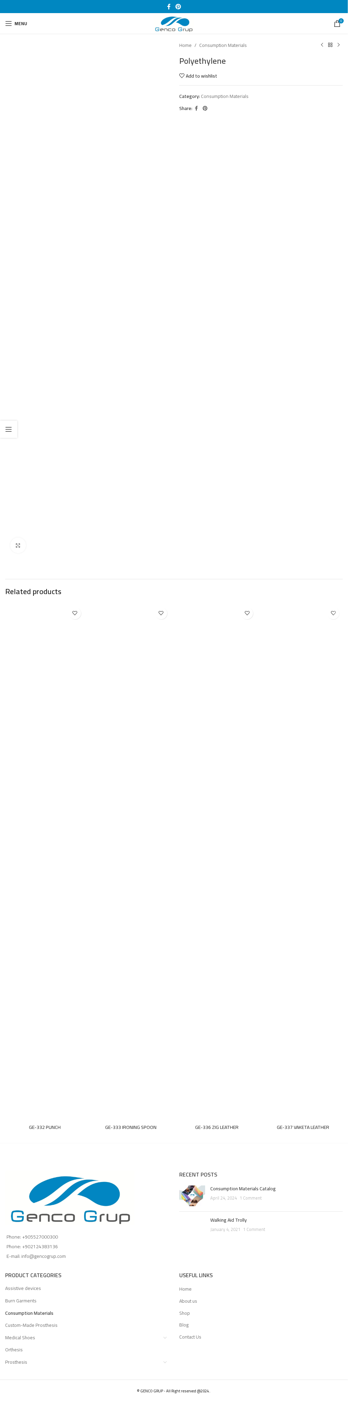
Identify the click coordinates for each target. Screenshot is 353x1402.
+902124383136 (40, 1246)
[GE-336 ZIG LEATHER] (217, 862)
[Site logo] (174, 23)
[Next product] (338, 45)
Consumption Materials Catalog (243, 1188)
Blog (184, 1325)
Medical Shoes (20, 1337)
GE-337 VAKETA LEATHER (303, 1127)
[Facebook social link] (169, 6)
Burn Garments (21, 1300)
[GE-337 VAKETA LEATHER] (303, 862)
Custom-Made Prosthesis (31, 1325)
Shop (184, 1313)
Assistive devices (23, 1288)
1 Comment (251, 1198)
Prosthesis (16, 1362)
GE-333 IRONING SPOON (131, 1127)
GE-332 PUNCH (45, 1127)
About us (188, 1301)
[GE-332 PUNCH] (44, 862)
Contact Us (190, 1337)
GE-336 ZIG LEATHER (217, 1127)
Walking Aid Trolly (228, 1219)
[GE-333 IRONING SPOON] (131, 862)
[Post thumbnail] (192, 1195)
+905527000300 (40, 1236)
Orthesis (14, 1349)
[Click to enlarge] (18, 545)
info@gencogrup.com (43, 1256)
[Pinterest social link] (178, 6)
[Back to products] (330, 45)
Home (185, 45)
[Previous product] (322, 45)
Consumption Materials (223, 45)
